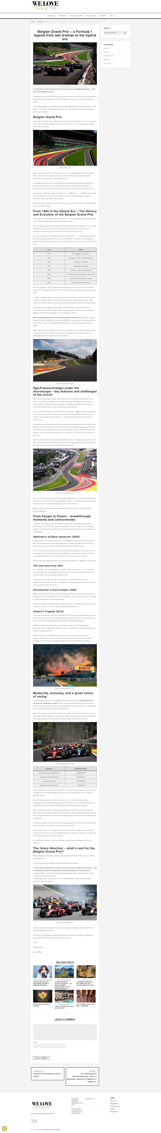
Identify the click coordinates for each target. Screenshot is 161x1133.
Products (63, 15)
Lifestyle (52, 15)
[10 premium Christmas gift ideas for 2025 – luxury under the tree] (86, 972)
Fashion (103, 15)
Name (35, 1042)
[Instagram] (36, 1121)
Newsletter (114, 1112)
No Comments (70, 28)
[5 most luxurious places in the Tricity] (64, 996)
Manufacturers (76, 15)
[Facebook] (32, 1121)
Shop (111, 16)
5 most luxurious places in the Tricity (64, 1007)
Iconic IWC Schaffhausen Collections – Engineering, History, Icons (77, 1101)
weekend (82, 569)
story (78, 193)
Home (33, 22)
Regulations (114, 1103)
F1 (74, 124)
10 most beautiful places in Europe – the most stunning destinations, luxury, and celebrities (63, 985)
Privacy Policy (115, 1106)
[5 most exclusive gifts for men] (42, 1002)
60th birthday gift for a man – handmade (85, 1005)
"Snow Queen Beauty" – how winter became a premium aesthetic (41, 983)
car (63, 417)
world (77, 236)
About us (113, 1101)
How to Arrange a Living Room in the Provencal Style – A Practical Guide (77, 1111)
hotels (86, 706)
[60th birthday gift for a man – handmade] (86, 1002)
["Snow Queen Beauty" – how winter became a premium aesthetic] (42, 972)
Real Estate (91, 15)
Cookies (113, 1109)
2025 (70, 800)
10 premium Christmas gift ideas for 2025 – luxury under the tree (85, 983)
